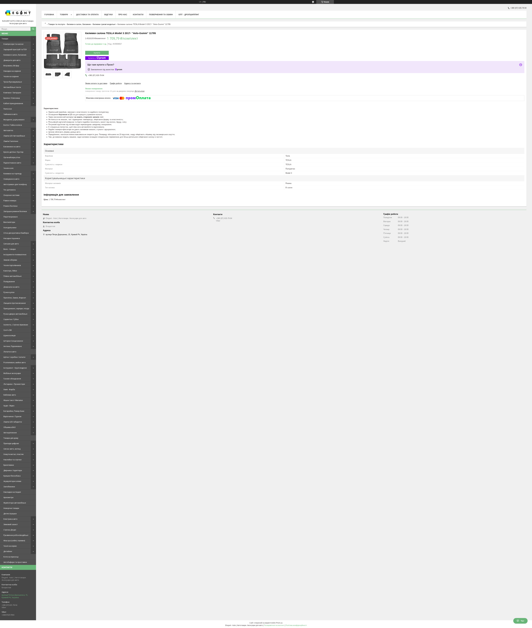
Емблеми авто (9, 395)
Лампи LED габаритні (12, 422)
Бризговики (8, 465)
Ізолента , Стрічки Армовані (15, 324)
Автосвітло (8, 130)
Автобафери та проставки (15, 562)
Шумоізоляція (9, 335)
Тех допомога (9, 189)
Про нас (122, 14)
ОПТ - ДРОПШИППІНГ (188, 14)
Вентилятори (9, 222)
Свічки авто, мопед (12, 449)
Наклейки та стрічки (12, 459)
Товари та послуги (56, 24)
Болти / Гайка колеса (12, 125)
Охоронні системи (11, 195)
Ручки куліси (8, 292)
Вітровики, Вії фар (11, 65)
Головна (49, 14)
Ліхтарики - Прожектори (14, 384)
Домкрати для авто (12, 60)
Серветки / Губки (11, 319)
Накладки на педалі (12, 492)
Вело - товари (9, 249)
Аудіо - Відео (8, 405)
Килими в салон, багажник (14, 55)
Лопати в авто (9, 351)
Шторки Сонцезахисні (13, 341)
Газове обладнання (12, 378)
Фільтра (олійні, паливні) (14, 540)
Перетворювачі (10, 216)
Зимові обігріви (10, 260)
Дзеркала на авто (11, 287)
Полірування (9, 281)
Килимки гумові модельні (104, 24)
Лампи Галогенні (10, 141)
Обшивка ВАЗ (9, 427)
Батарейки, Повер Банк (13, 411)
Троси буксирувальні (12, 82)
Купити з (92, 58)
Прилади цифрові (11, 443)
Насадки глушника (11, 238)
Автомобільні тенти (12, 87)
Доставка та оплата (87, 14)
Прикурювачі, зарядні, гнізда (16, 308)
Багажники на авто (11, 146)
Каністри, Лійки (10, 270)
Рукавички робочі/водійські (15, 535)
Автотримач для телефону (15, 184)
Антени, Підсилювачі (12, 346)
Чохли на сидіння (11, 76)
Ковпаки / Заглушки (12, 92)
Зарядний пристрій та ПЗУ (15, 49)
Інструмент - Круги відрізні (15, 368)
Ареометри (8, 497)
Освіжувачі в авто (11, 179)
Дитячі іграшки (10, 513)
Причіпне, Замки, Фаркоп (14, 297)
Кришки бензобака (12, 476)
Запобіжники (9, 486)
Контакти (138, 14)
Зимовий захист (10, 524)
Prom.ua (279, 623)
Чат (522, 621)
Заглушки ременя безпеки (15, 211)
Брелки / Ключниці (11, 98)
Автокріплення (10, 432)
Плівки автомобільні (12, 276)
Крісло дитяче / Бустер (13, 152)
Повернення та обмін (161, 14)
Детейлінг (7, 551)
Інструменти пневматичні (14, 254)
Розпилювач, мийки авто (14, 362)
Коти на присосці (10, 556)
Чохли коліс (8, 168)
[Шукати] (33, 29)
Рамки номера (9, 200)
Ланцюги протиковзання (14, 303)
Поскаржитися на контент (274, 625)
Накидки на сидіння (12, 71)
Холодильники (9, 227)
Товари (5, 38)
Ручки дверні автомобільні (15, 314)
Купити (97, 52)
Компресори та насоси (13, 44)
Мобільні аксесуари (12, 373)
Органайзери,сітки (11, 157)
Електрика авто (10, 519)
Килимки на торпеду (12, 173)
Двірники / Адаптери (12, 470)
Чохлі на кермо (10, 546)
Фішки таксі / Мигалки (13, 400)
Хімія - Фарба (9, 389)
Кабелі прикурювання (13, 103)
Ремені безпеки (10, 206)
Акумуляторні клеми (12, 481)
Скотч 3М (7, 330)
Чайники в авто (10, 114)
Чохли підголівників (12, 265)
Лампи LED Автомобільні (14, 136)
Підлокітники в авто (12, 162)
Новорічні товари (11, 508)
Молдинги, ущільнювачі (13, 119)
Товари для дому (10, 438)
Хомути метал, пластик (13, 454)
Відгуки (108, 14)
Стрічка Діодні (9, 529)
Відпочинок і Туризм (12, 416)
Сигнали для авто (11, 243)
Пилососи (7, 109)
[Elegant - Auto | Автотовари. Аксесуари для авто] (18, 13)
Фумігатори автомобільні (14, 503)
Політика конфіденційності (296, 625)
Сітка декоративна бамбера (16, 233)
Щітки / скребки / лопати (14, 357)
